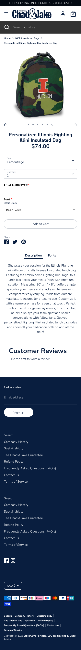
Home (7, 38)
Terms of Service (16, 481)
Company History (16, 442)
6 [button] (52, 125)
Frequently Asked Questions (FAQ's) (30, 468)
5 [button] (47, 124)
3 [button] (37, 124)
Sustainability (13, 448)
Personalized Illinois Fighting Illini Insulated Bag (30, 43)
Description (33, 255)
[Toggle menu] (6, 14)
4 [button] (42, 124)
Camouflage (15, 162)
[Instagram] (13, 560)
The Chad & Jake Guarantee (23, 455)
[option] (40, 84)
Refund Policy (13, 461)
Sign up (18, 412)
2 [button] (33, 124)
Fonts (52, 255)
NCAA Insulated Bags (27, 38)
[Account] (63, 12)
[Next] (75, 124)
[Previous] (5, 124)
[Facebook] (6, 560)
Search (9, 435)
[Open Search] (6, 27)
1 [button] (28, 124)
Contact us (11, 475)
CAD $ (11, 586)
